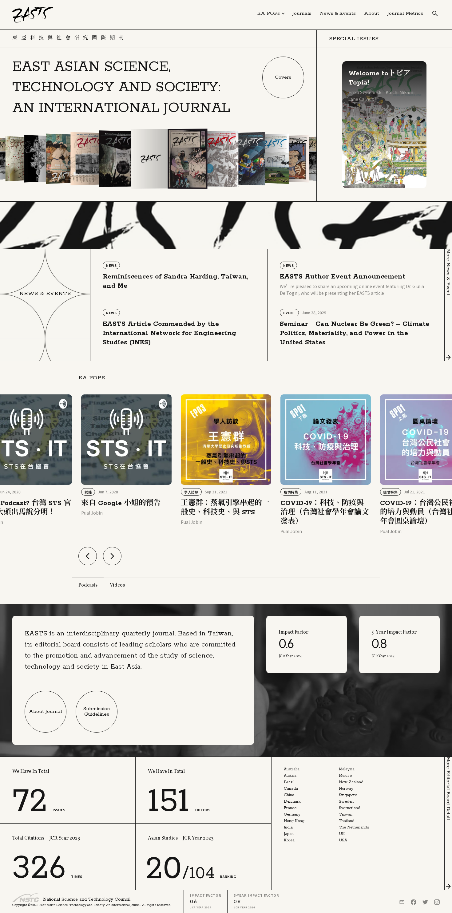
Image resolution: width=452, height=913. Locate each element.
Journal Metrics (405, 13)
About (371, 13)
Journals (301, 13)
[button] (271, 13)
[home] (32, 15)
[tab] (88, 584)
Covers (283, 77)
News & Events (338, 13)
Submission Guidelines (96, 711)
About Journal (45, 711)
